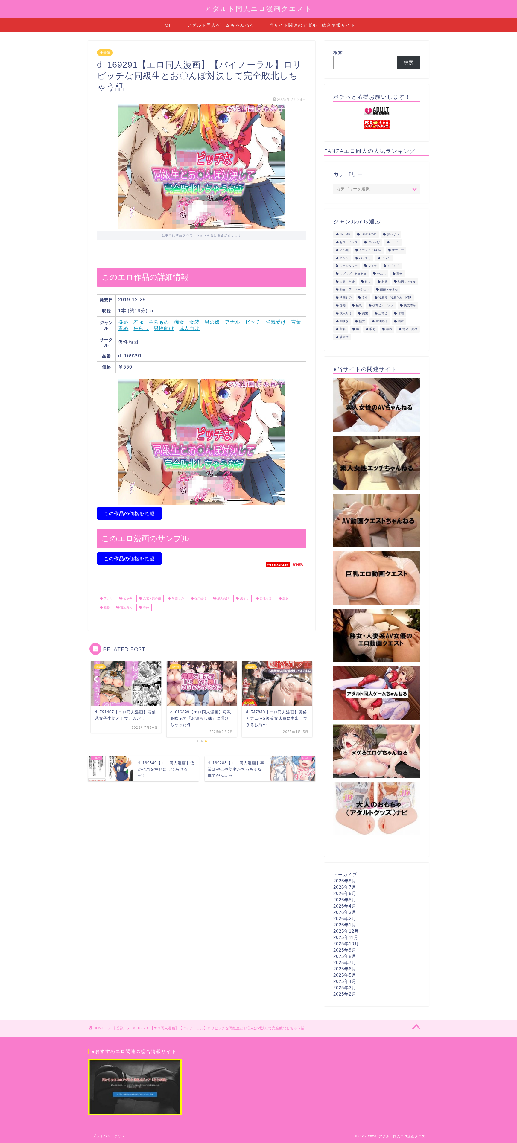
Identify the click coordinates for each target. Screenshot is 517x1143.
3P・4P (345, 234)
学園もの (159, 322)
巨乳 (359, 305)
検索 (338, 52)
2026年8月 (344, 880)
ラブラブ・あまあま (353, 274)
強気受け (276, 322)
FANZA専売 (368, 234)
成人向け (189, 328)
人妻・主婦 (347, 281)
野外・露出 (409, 329)
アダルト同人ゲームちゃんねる (220, 25)
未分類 (105, 52)
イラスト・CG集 (370, 250)
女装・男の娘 (204, 322)
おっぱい (393, 234)
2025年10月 (346, 943)
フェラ (372, 265)
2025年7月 (344, 962)
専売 (343, 305)
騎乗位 (344, 337)
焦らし (141, 328)
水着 (401, 313)
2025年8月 (344, 956)
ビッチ (253, 322)
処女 (368, 281)
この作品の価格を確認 (129, 513)
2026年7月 (344, 887)
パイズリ (365, 258)
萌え (372, 329)
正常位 (382, 313)
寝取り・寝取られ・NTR (394, 297)
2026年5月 (344, 899)
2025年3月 (344, 987)
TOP (167, 25)
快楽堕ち (410, 305)
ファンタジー (349, 265)
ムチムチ (393, 265)
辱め (123, 322)
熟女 (362, 321)
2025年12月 (346, 931)
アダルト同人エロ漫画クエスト (258, 8)
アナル (232, 322)
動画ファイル (407, 281)
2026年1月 (344, 924)
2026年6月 (344, 893)
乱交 (399, 274)
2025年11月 (345, 937)
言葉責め (125, 607)
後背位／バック (382, 305)
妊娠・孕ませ (389, 289)
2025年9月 (344, 949)
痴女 (179, 322)
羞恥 (138, 322)
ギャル (344, 258)
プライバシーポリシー (111, 1136)
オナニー (398, 250)
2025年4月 (344, 981)
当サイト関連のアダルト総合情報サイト (312, 25)
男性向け (164, 328)
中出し (381, 274)
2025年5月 (344, 975)
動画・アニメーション (354, 289)
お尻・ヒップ (349, 242)
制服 (384, 281)
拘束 (365, 313)
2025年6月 (344, 968)
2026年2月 (344, 918)
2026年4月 (344, 905)
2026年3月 (344, 912)
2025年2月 (344, 993)
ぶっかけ (374, 242)
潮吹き (344, 321)
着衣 (401, 321)
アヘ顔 (344, 250)
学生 (365, 297)
